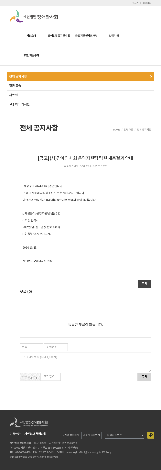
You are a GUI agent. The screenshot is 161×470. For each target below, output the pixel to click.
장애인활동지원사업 (59, 35)
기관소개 (31, 35)
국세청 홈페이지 (70, 435)
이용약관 (15, 434)
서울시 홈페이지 (91, 435)
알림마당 (114, 35)
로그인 (135, 3)
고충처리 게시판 (19, 104)
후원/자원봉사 (31, 55)
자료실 (13, 95)
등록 (144, 377)
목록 (144, 284)
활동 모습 (15, 86)
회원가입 (147, 3)
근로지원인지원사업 (86, 35)
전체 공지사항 (18, 76)
